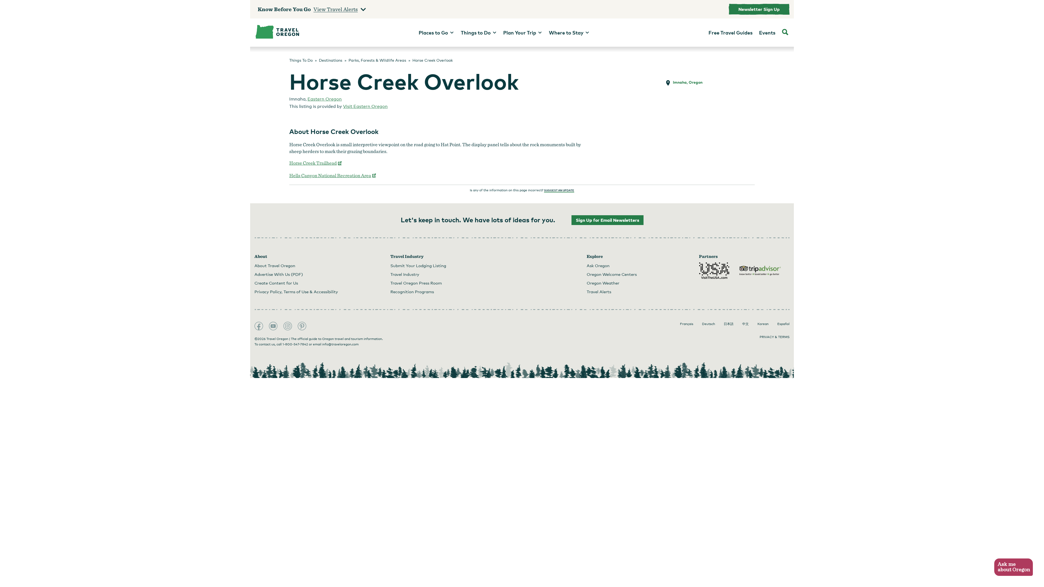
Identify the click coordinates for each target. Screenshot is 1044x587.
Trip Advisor (760, 270)
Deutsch (708, 324)
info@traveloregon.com (340, 344)
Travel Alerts (599, 291)
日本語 (729, 324)
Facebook (258, 326)
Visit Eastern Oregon (365, 106)
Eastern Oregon (324, 99)
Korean (763, 324)
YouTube (273, 326)
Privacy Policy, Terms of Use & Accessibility (296, 291)
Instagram (287, 326)
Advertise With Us (278, 274)
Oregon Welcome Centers (612, 274)
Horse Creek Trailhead (315, 163)
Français (686, 324)
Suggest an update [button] (559, 190)
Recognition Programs (412, 291)
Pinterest (302, 326)
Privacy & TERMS (775, 337)
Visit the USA (714, 270)
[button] (1013, 567)
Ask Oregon (598, 265)
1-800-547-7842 (295, 344)
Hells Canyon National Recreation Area (332, 175)
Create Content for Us (276, 282)
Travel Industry (404, 274)
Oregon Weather (603, 282)
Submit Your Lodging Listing (418, 265)
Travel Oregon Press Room (416, 282)
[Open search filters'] (785, 32)
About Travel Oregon (274, 265)
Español (783, 324)
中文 (745, 324)
